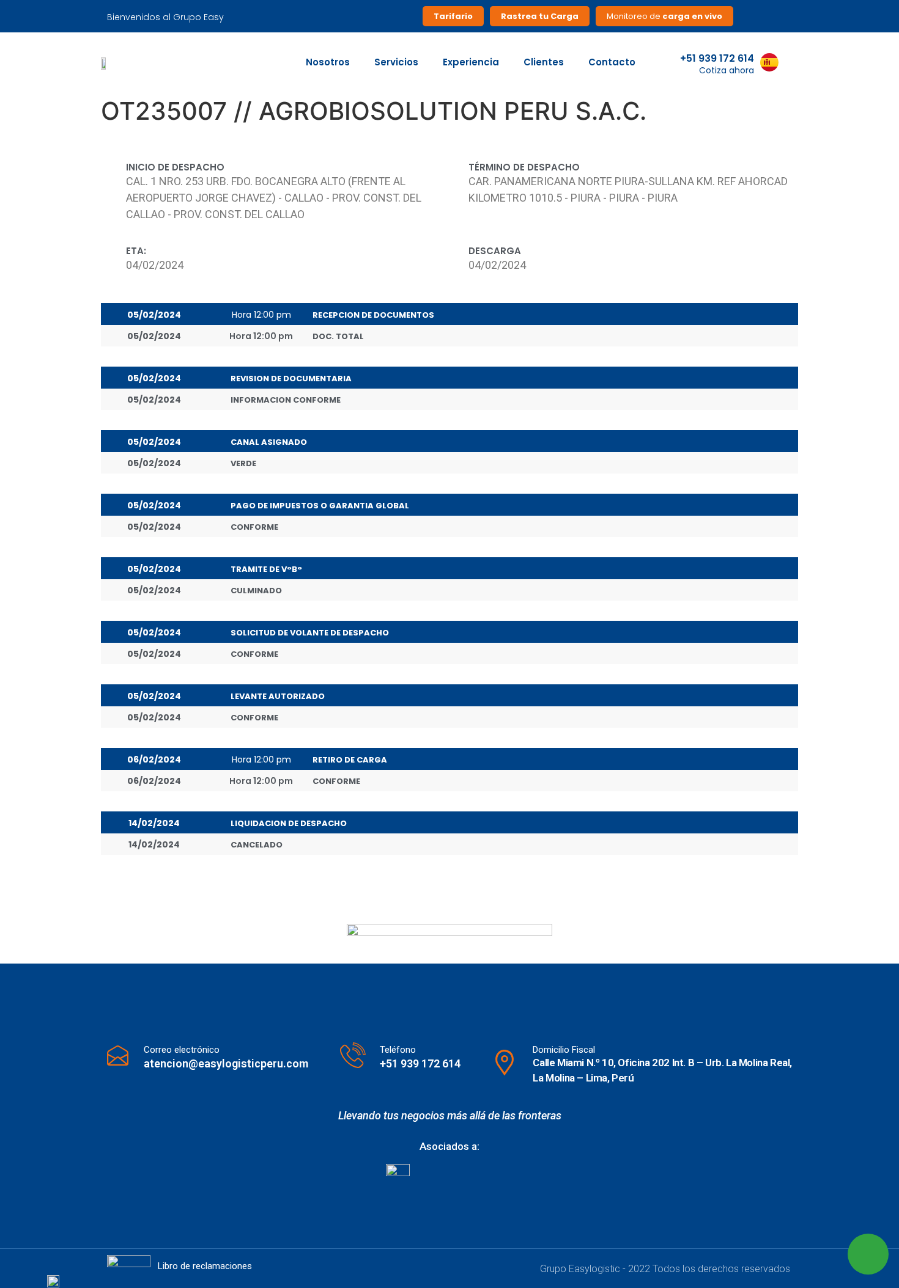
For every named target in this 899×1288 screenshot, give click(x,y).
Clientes (543, 62)
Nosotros (328, 62)
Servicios (396, 62)
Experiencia (471, 62)
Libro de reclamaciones (205, 1266)
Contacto (611, 62)
